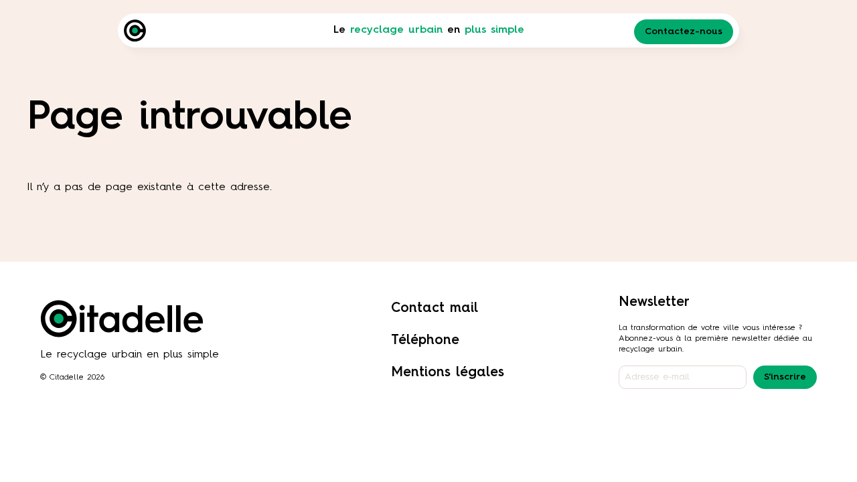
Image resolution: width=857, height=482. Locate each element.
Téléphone (425, 340)
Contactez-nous (683, 31)
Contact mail (434, 308)
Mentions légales (447, 373)
